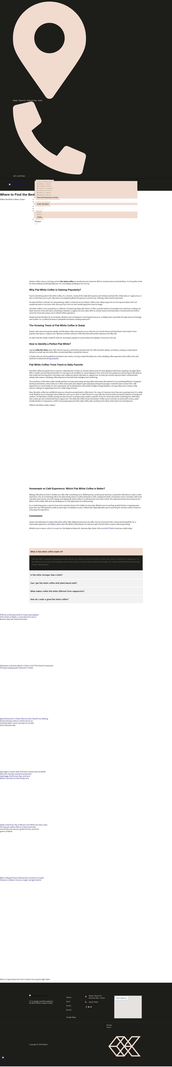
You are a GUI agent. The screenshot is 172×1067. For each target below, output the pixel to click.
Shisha (40, 199)
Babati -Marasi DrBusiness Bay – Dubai (97, 997)
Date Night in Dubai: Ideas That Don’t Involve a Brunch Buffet (23, 772)
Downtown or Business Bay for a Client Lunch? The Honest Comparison (26, 666)
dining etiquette (52, 358)
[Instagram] (86, 1007)
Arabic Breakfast (43, 204)
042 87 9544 (108, 528)
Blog (39, 219)
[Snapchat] (88, 1007)
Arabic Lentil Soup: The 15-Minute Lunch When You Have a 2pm (23, 825)
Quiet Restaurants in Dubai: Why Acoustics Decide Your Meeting (24, 719)
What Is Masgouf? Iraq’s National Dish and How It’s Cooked (22, 878)
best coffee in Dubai (131, 507)
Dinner (40, 208)
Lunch (40, 206)
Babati (53, 524)
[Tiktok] (91, 1007)
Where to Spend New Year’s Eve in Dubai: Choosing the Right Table (25, 979)
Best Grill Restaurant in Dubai (47, 197)
